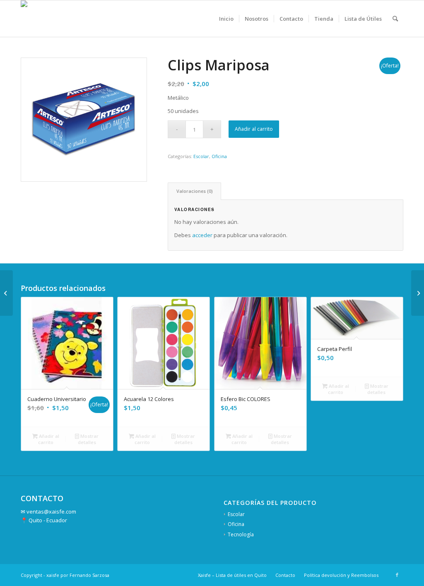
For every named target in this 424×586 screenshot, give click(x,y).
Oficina (219, 156)
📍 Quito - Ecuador (44, 520)
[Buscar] (395, 18)
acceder (202, 235)
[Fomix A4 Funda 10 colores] (6, 293)
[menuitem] (226, 18)
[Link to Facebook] (397, 575)
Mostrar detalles (88, 439)
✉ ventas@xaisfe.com (48, 511)
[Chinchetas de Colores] (417, 293)
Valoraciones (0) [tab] (194, 191)
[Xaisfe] (32, 18)
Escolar (201, 156)
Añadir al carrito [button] (48, 439)
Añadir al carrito (254, 128)
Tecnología (241, 534)
